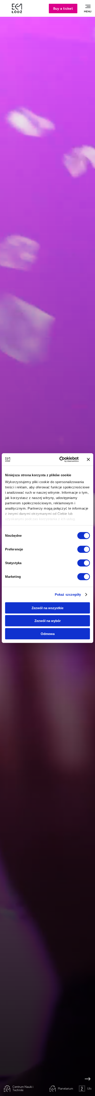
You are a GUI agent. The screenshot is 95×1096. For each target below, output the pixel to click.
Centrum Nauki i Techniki (22, 1088)
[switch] (83, 549)
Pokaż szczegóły (68, 594)
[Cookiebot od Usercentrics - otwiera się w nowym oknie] (60, 459)
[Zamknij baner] (88, 459)
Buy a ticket (63, 8)
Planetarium (65, 1088)
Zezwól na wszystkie (47, 608)
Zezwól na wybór (47, 621)
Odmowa (48, 633)
